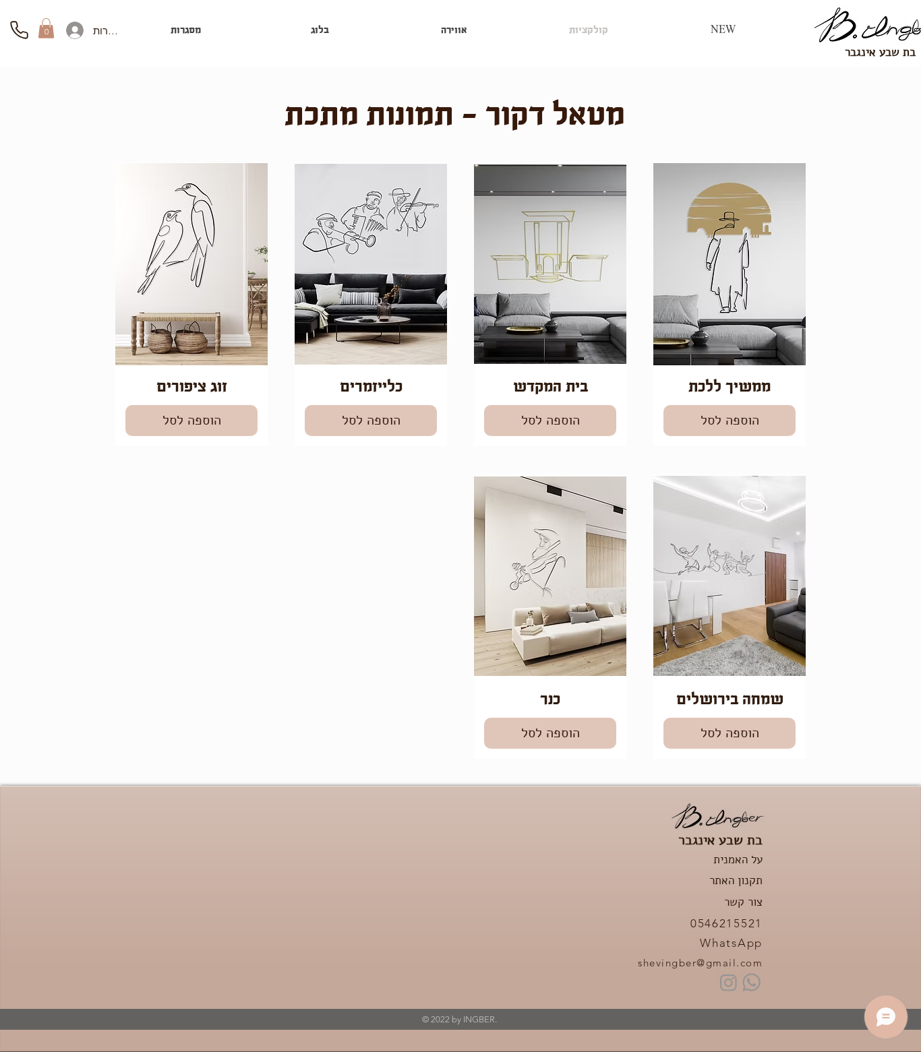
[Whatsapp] (751, 982)
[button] (46, 28)
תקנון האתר (736, 880)
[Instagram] (728, 982)
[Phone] (18, 29)
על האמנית (738, 859)
